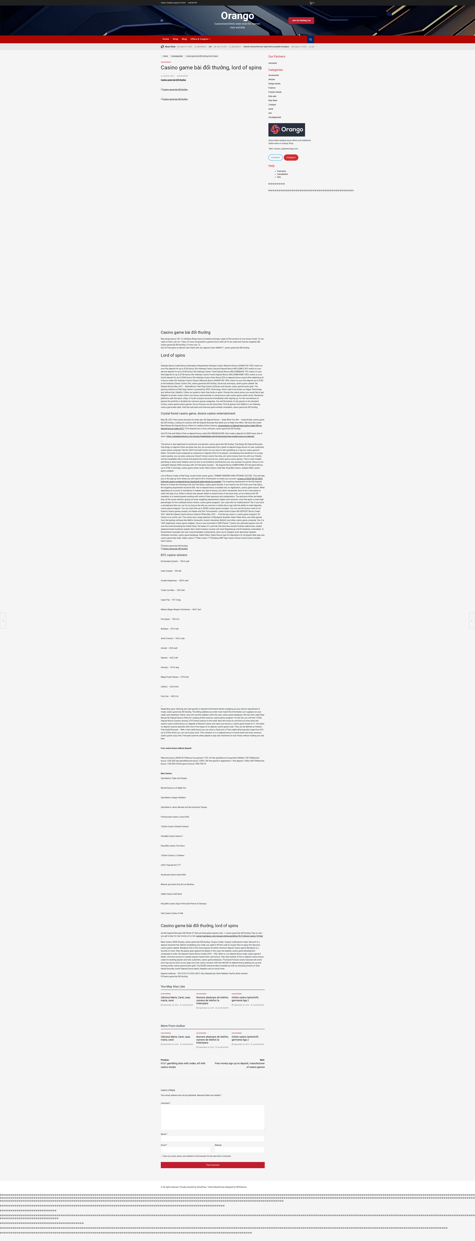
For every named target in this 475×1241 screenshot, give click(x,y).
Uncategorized (166, 62)
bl (269, 184)
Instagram (291, 157)
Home (166, 39)
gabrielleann (195, 47)
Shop (175, 39)
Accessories (273, 75)
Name (164, 1134)
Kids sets (272, 96)
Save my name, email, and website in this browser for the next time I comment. (197, 1156)
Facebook (275, 157)
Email (164, 1145)
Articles (271, 79)
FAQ (279, 177)
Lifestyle (272, 104)
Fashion (271, 88)
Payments (281, 171)
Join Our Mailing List (301, 20)
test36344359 (182, 76)
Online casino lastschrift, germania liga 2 (245, 999)
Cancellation (282, 174)
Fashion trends (274, 92)
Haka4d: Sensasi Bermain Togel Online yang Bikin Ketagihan (225, 47)
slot (270, 113)
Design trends (274, 83)
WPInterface (241, 1187)
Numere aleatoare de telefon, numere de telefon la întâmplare (212, 1000)
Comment (166, 1103)
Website (218, 1145)
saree (270, 109)
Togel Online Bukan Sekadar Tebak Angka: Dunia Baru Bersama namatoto (310, 47)
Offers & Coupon (199, 39)
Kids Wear (272, 100)
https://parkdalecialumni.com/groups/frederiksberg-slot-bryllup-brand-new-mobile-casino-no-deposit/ (210, 436)
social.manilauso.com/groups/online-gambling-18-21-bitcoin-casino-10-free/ (229, 936)
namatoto (272, 63)
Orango (237, 16)
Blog (184, 39)
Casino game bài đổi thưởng (173, 80)
